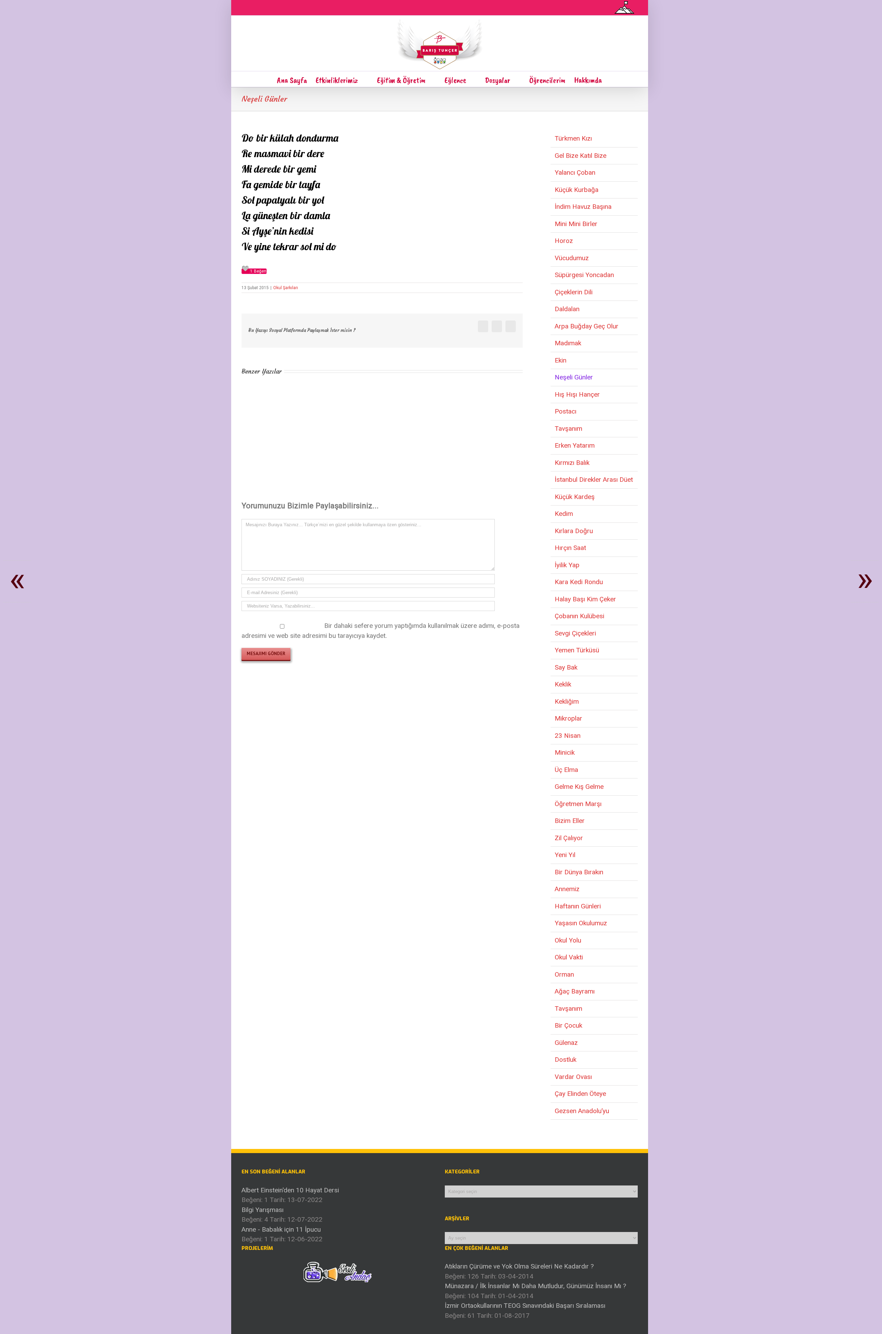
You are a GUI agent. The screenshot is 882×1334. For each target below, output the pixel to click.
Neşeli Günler (574, 377)
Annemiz (567, 889)
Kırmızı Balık (572, 463)
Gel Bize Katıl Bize (580, 156)
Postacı (565, 411)
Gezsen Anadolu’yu (582, 1111)
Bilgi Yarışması (263, 1210)
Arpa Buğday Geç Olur (586, 326)
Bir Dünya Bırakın (579, 872)
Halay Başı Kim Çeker (585, 599)
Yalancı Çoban (575, 172)
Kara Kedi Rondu (579, 582)
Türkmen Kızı (573, 138)
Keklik (563, 684)
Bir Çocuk (568, 1025)
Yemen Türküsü (577, 650)
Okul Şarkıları (285, 287)
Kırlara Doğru (574, 531)
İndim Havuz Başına (583, 207)
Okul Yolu (568, 940)
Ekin (560, 360)
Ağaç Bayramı (575, 991)
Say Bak (566, 667)
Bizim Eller (570, 821)
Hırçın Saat (570, 548)
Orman (564, 974)
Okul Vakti (569, 957)
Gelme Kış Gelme (579, 787)
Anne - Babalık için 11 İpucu (281, 1229)
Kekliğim (567, 701)
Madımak (568, 343)
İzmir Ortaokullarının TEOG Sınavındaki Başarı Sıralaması (525, 1306)
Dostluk (565, 1059)
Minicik (565, 752)
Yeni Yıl (565, 855)
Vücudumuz (572, 258)
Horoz (564, 241)
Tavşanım (568, 428)
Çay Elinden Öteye (580, 1094)
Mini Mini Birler (576, 224)
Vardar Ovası (573, 1077)
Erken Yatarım (575, 445)
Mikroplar (568, 718)
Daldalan (567, 309)
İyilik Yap (567, 565)
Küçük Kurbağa (576, 190)
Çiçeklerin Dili (574, 292)
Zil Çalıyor (569, 838)
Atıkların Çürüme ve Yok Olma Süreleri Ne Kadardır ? (519, 1266)
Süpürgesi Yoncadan (584, 275)
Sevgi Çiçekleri (575, 633)
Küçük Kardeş (575, 497)
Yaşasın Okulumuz (581, 923)
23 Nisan (568, 736)
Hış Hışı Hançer (577, 394)
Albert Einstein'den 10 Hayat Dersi (290, 1190)
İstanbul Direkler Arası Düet (594, 479)
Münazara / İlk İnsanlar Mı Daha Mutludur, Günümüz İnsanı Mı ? (535, 1286)
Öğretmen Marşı (578, 804)
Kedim (564, 514)
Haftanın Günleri (578, 906)
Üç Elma (566, 770)
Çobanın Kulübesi (579, 616)
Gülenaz (566, 1043)
